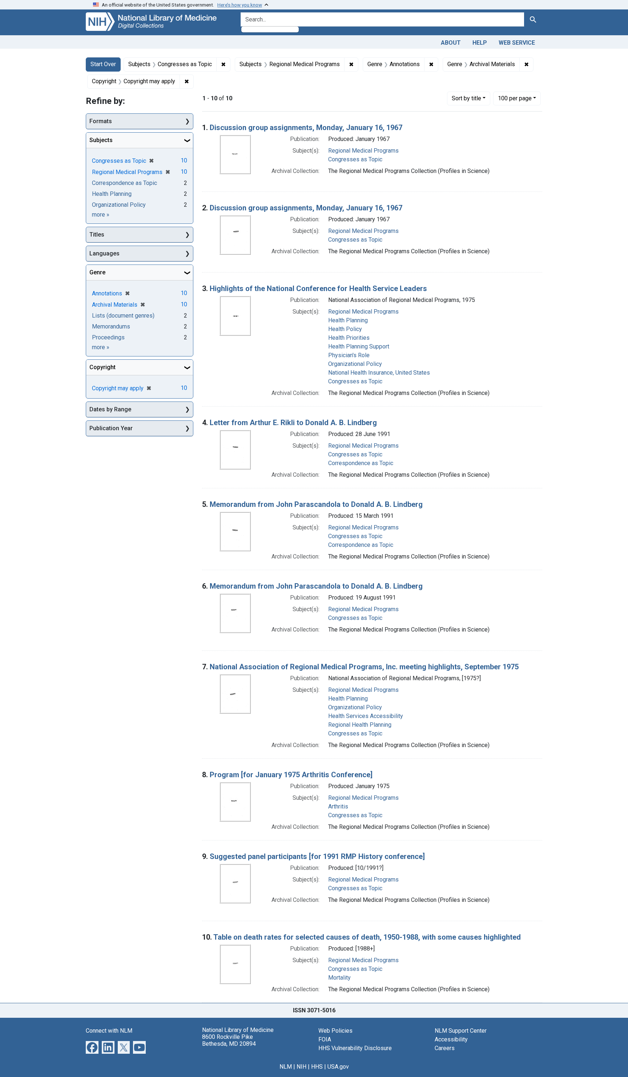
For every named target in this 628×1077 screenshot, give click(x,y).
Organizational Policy (355, 363)
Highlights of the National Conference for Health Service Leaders (318, 288)
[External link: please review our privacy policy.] (92, 1046)
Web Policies (335, 1030)
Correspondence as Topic (360, 463)
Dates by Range (110, 409)
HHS (317, 1066)
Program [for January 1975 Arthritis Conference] (291, 774)
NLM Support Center (461, 1030)
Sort (466, 98)
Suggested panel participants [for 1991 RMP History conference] (317, 856)
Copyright (102, 367)
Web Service (517, 42)
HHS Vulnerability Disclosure (355, 1048)
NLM (285, 1066)
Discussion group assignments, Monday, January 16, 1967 (306, 127)
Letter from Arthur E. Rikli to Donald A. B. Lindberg (293, 422)
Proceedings (108, 337)
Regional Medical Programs (363, 150)
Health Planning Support (358, 346)
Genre (97, 272)
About (451, 42)
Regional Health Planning (359, 724)
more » (100, 214)
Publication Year (111, 428)
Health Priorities (349, 337)
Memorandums (111, 326)
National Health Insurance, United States (379, 372)
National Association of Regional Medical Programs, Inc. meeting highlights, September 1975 (364, 666)
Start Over (103, 64)
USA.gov (338, 1066)
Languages (104, 253)
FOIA (324, 1039)
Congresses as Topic (355, 159)
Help (479, 42)
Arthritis (338, 806)
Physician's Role (349, 355)
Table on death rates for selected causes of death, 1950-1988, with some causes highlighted (367, 937)
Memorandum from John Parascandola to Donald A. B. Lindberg (316, 504)
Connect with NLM (109, 1030)
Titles (96, 234)
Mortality (339, 977)
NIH (301, 1066)
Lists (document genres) (123, 315)
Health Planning (348, 320)
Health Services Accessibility (365, 716)
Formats (100, 121)
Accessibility (451, 1039)
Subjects (101, 140)
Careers (445, 1048)
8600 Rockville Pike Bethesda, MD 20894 (229, 1040)
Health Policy (345, 329)
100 (515, 98)
